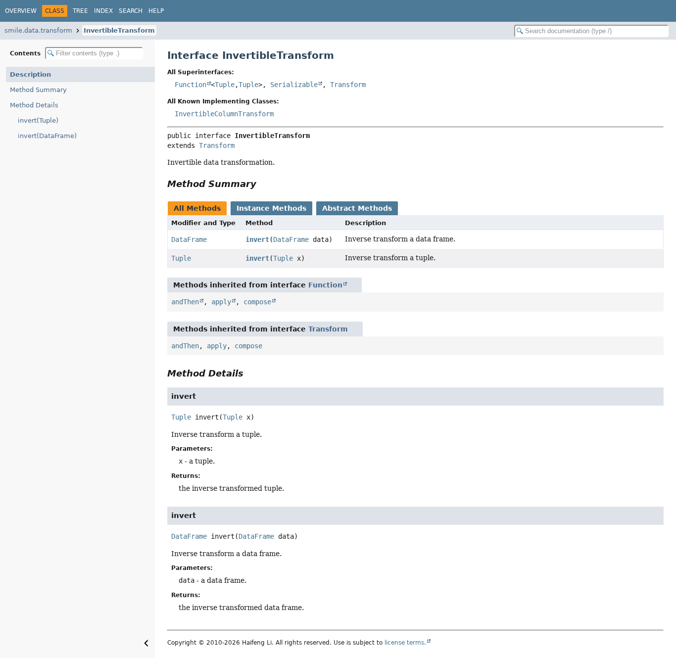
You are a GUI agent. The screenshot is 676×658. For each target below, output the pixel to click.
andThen (185, 302)
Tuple (225, 85)
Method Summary (38, 90)
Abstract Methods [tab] (357, 208)
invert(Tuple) (38, 120)
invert (257, 239)
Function (190, 85)
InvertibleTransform (119, 30)
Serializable (294, 85)
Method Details (34, 105)
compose (257, 302)
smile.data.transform (38, 30)
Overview (21, 10)
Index (103, 10)
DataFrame (189, 239)
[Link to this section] (263, 184)
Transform (348, 85)
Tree (80, 10)
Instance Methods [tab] (271, 208)
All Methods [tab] (197, 208)
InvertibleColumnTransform (224, 114)
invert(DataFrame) (47, 136)
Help (156, 10)
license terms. (405, 642)
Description (30, 74)
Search (131, 10)
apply (221, 302)
